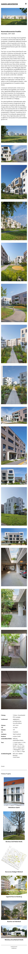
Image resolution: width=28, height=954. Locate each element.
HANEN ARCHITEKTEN (9, 4)
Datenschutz (14, 946)
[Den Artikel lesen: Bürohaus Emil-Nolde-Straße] (14, 825)
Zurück (2, 766)
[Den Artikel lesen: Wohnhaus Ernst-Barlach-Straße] (14, 931)
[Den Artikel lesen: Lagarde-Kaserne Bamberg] (14, 885)
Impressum (14, 948)
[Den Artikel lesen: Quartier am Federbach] (14, 910)
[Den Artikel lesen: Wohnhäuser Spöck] (14, 791)
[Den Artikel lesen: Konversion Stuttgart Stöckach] (14, 857)
